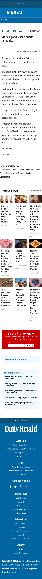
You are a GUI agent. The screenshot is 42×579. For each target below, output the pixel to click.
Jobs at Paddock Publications (21, 470)
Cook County (18, 169)
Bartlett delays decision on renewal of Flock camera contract (21, 391)
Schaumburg (5, 176)
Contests (21, 501)
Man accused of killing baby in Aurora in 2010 (21, 397)
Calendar (21, 505)
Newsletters (21, 513)
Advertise (21, 527)
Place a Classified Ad (21, 531)
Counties (29, 169)
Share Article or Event (21, 509)
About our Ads (21, 523)
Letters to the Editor (14, 173)
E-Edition (22, 498)
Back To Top (22, 420)
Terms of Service (21, 456)
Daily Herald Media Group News (21, 448)
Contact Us (21, 474)
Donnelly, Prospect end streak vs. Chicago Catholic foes (20, 384)
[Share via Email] (16, 31)
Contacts (21, 534)
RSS (21, 549)
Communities (5, 169)
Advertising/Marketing (21, 466)
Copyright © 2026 (9, 561)
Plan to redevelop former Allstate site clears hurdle (19, 378)
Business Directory (21, 538)
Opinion (35, 30)
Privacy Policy (21, 452)
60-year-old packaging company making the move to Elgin (20, 403)
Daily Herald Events (21, 445)
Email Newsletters (21, 552)
